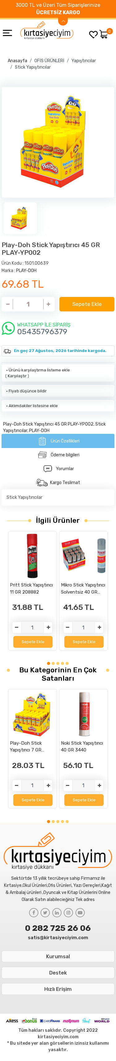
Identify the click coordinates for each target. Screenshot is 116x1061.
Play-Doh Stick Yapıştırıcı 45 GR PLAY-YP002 (48, 424)
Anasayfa (17, 60)
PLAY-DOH (26, 270)
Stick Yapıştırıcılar (33, 67)
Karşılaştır (17, 376)
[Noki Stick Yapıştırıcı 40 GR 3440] (83, 714)
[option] (58, 142)
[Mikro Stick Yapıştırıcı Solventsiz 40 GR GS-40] (83, 556)
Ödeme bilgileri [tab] (65, 455)
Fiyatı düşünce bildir (26, 391)
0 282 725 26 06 (58, 928)
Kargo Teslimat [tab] (65, 482)
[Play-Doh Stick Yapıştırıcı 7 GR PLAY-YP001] (32, 714)
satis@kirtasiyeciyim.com (58, 937)
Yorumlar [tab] (65, 468)
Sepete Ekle (87, 304)
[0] (103, 34)
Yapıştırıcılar (83, 60)
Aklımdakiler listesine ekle (31, 405)
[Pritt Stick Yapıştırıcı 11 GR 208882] (32, 556)
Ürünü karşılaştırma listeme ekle (37, 370)
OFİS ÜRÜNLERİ (49, 60)
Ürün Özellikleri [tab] (65, 441)
